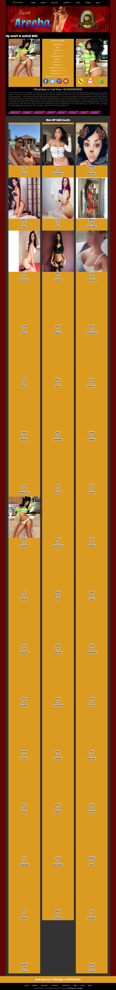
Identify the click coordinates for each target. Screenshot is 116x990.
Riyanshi (91, 964)
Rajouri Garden (58, 864)
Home (33, 2)
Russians (83, 112)
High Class (61, 112)
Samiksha (24, 964)
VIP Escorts (73, 112)
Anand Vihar (24, 652)
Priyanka (58, 592)
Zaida (58, 166)
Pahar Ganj (24, 599)
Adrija (58, 751)
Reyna (58, 539)
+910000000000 (72, 89)
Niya (24, 379)
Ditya (57, 432)
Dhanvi (91, 326)
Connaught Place (58, 173)
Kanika (58, 645)
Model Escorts (14, 112)
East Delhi (24, 705)
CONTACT (67, 2)
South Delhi (58, 280)
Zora (24, 273)
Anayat (91, 804)
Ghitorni (24, 333)
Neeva (58, 804)
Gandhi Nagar (58, 705)
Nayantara (92, 166)
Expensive (50, 112)
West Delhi (91, 971)
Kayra (58, 273)
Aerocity (24, 173)
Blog (98, 2)
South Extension (91, 333)
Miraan (24, 804)
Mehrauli (24, 386)
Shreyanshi (91, 858)
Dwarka (24, 226)
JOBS (78, 2)
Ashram (58, 386)
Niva (58, 485)
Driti (24, 592)
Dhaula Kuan (58, 652)
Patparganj (58, 811)
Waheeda (91, 219)
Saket (58, 226)
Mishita (24, 539)
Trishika (24, 326)
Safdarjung (57, 333)
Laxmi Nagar (58, 758)
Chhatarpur (91, 439)
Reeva (92, 751)
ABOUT (43, 2)
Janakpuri (24, 758)
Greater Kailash (91, 226)
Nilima (24, 219)
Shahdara (24, 918)
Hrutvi (92, 539)
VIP (24, 170)
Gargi (91, 485)
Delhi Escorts (72, 988)
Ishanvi (91, 379)
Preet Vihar (91, 811)
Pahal (24, 166)
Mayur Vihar (91, 758)
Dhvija (58, 326)
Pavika (92, 645)
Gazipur (91, 705)
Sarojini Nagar (58, 439)
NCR (58, 599)
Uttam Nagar (91, 918)
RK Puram (58, 492)
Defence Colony (24, 492)
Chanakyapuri (91, 280)
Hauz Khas (24, 439)
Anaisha (91, 432)
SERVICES (66, 985)
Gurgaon (91, 599)
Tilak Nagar (57, 918)
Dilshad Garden (91, 652)
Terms (87, 2)
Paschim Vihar (24, 280)
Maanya (91, 698)
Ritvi (24, 911)
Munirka (91, 492)
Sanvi (24, 485)
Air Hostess (94, 112)
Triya (57, 219)
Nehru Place (91, 173)
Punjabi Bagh (24, 864)
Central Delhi (24, 545)
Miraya (58, 379)
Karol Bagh (91, 545)
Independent (27, 112)
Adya (91, 273)
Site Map (80, 988)
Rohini (92, 864)
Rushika (24, 751)
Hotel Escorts (39, 112)
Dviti (91, 911)
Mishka (58, 911)
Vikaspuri (24, 971)
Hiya (24, 858)
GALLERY (54, 2)
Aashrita (24, 698)
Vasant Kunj (91, 386)
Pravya (24, 645)
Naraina (24, 811)
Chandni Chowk (58, 545)
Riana (58, 698)
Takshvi (24, 432)
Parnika (58, 858)
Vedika (92, 592)
